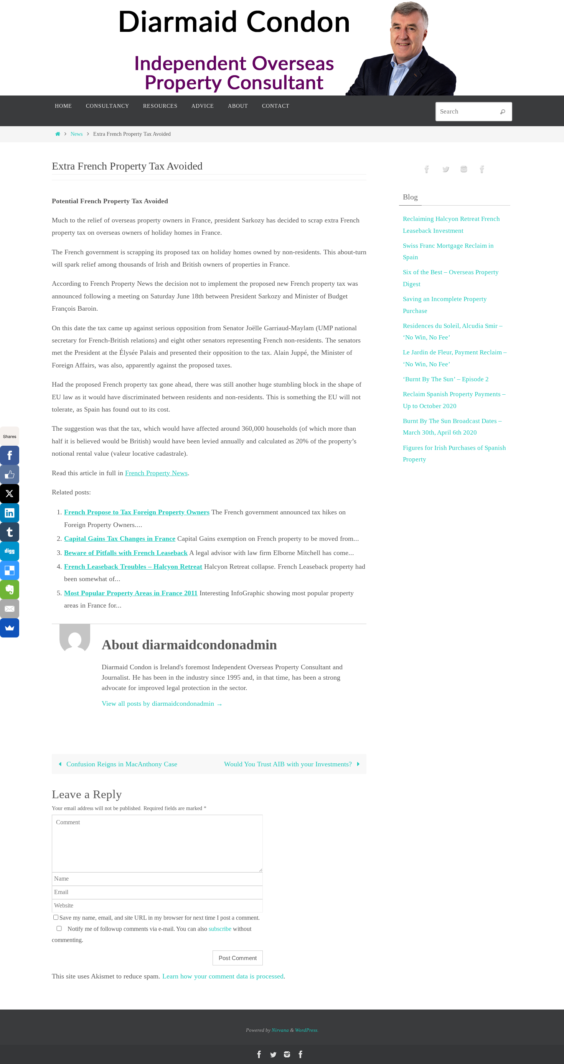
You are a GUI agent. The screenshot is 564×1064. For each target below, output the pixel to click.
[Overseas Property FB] (427, 168)
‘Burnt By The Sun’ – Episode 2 (446, 379)
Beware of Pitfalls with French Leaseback (126, 553)
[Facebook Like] (9, 474)
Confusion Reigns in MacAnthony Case (120, 764)
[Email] (9, 608)
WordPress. (306, 1030)
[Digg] (9, 551)
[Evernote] (9, 589)
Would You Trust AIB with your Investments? (289, 764)
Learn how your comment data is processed (223, 976)
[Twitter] (445, 168)
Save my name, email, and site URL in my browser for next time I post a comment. (159, 917)
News (76, 134)
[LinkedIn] (9, 512)
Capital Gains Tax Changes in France (119, 538)
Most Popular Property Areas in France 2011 (131, 593)
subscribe (220, 929)
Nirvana (280, 1030)
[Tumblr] (9, 532)
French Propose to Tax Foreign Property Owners (136, 512)
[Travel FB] (482, 168)
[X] (9, 493)
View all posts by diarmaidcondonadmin (162, 703)
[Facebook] (9, 455)
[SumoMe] (9, 627)
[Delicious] (9, 570)
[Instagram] (464, 168)
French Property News (156, 473)
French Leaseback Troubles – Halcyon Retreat (133, 566)
